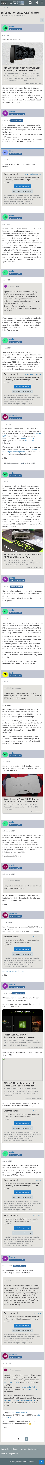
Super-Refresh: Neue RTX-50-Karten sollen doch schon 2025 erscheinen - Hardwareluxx (21, 800)
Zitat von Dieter (13, 286)
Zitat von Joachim (14, 1370)
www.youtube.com (32, 174)
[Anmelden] (36, 3)
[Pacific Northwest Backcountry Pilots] (12, 3)
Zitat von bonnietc (14, 688)
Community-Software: (23, 1462)
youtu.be (36, 937)
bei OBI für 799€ (18, 1412)
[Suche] (30, 3)
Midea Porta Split (10, 1382)
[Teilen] (42, 20)
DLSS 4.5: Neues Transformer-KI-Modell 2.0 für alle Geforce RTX (20, 1084)
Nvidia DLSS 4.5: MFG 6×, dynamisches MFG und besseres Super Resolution (19, 1036)
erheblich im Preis (27, 438)
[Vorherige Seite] (19, 1439)
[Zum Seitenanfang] (41, 1462)
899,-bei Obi (29, 440)
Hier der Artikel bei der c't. (12, 971)
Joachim (23, 463)
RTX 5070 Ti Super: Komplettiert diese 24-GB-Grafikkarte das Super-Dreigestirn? (22, 555)
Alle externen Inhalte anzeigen (22, 191)
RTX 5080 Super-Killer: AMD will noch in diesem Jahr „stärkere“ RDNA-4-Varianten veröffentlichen (22, 69)
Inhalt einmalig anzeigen (22, 186)
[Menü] (42, 3)
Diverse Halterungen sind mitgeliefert (19, 450)
